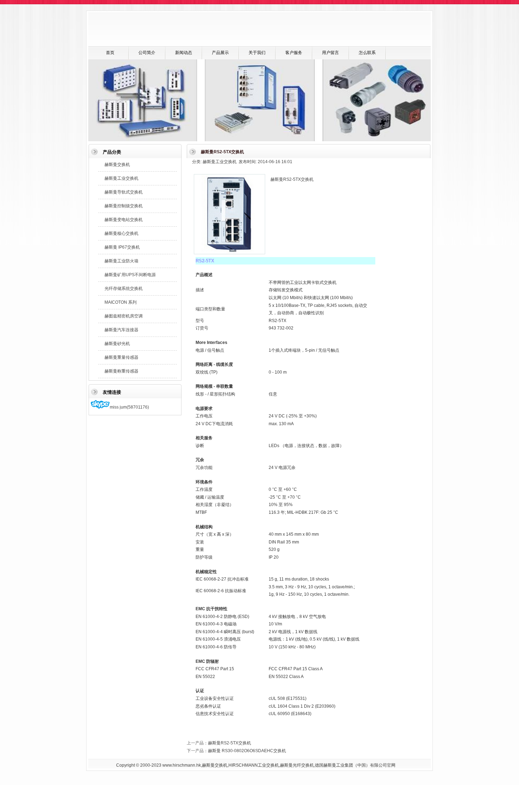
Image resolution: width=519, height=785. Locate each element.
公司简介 (146, 52)
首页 (110, 52)
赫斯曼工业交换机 (121, 178)
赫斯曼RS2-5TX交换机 (229, 743)
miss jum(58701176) (129, 407)
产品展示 (220, 52)
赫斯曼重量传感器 (121, 357)
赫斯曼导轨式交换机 (124, 192)
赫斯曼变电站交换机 (124, 219)
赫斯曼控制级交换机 (124, 205)
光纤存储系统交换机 (124, 288)
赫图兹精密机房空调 (124, 316)
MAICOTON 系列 (121, 302)
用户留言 (330, 52)
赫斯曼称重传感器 (121, 371)
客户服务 (293, 52)
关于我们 (257, 52)
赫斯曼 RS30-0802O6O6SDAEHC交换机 (247, 750)
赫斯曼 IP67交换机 (122, 247)
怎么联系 (367, 52)
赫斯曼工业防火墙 (121, 260)
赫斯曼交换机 (117, 164)
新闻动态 (183, 52)
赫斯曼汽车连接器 (121, 329)
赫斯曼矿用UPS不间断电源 (130, 274)
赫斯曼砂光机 (117, 343)
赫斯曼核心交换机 (121, 233)
